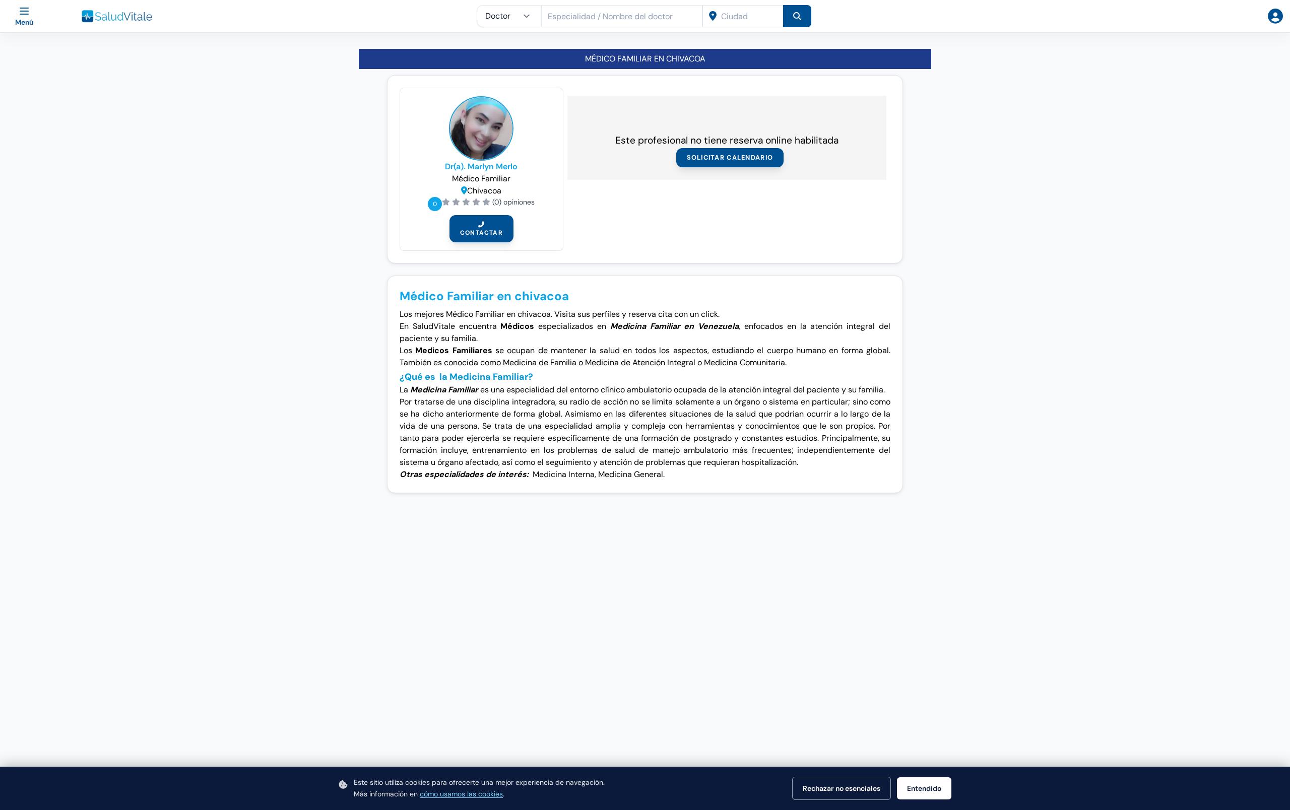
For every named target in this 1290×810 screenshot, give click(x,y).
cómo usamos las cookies (461, 793)
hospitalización (769, 462)
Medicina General (630, 474)
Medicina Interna (564, 474)
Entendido (924, 788)
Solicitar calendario (730, 157)
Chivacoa (484, 190)
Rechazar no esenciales (841, 788)
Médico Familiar (481, 178)
